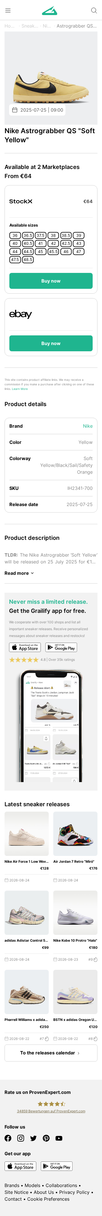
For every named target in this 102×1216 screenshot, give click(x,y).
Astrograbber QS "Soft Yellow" (77, 26)
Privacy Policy (74, 1192)
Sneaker (30, 26)
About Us (44, 1192)
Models (32, 1185)
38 (53, 235)
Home (11, 26)
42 (53, 243)
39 (78, 235)
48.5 (28, 259)
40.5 (28, 243)
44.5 (28, 251)
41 (40, 243)
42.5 (66, 243)
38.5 (65, 235)
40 (15, 243)
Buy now (51, 281)
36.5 (28, 235)
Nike (47, 26)
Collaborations (61, 1185)
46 (66, 251)
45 (40, 251)
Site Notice (16, 1192)
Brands (12, 1185)
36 (15, 235)
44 (15, 251)
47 (78, 251)
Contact (13, 1199)
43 (78, 243)
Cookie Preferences (48, 1199)
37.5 (40, 235)
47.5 (15, 259)
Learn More (20, 388)
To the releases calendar (47, 1053)
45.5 (53, 251)
